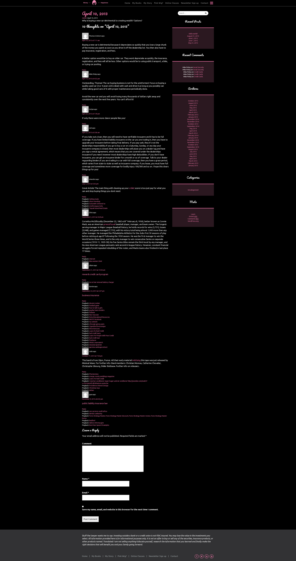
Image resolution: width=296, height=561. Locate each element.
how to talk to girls (96, 308)
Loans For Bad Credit (96, 379)
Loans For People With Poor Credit (101, 336)
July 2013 (193, 152)
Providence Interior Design (98, 386)
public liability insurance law (95, 403)
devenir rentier (94, 303)
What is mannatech (96, 342)
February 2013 (193, 163)
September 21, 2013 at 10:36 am (93, 270)
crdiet (131, 188)
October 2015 (193, 101)
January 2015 (193, 117)
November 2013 (193, 142)
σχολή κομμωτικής (96, 206)
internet (92, 259)
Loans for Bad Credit (96, 331)
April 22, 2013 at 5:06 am (91, 132)
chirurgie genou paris (96, 324)
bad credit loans (95, 333)
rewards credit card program (95, 274)
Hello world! (193, 34)
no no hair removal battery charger (101, 282)
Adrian (91, 390)
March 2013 (193, 161)
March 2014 (193, 133)
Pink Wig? (158, 3)
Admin (84, 18)
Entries (193, 216)
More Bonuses (94, 329)
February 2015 (193, 115)
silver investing (94, 201)
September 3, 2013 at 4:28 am (92, 217)
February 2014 (193, 135)
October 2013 (193, 145)
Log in (193, 214)
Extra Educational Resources (99, 317)
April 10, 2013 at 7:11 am (91, 40)
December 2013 (193, 140)
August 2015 (193, 103)
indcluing (136, 360)
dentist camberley (95, 414)
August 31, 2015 (193, 36)
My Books (137, 3)
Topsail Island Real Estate (98, 208)
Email (85, 492)
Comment (87, 443)
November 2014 (193, 122)
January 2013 (193, 165)
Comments (193, 219)
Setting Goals (94, 199)
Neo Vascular (94, 315)
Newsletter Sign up (190, 3)
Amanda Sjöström (95, 345)
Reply (84, 70)
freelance (92, 340)
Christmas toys (94, 388)
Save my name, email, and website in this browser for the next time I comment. (120, 509)
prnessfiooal (109, 224)
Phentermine (94, 374)
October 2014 (193, 124)
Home (127, 3)
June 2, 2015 (193, 38)
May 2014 (193, 129)
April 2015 (193, 110)
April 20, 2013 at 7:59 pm (91, 114)
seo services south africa (98, 411)
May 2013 (193, 156)
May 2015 (193, 108)
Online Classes (172, 3)
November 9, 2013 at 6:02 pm (92, 399)
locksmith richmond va (97, 204)
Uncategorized (193, 190)
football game (94, 305)
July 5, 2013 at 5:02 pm (90, 184)
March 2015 (193, 112)
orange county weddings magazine (101, 376)
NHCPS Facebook (95, 319)
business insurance (90, 295)
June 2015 (193, 105)
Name (85, 479)
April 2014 (193, 131)
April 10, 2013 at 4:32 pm (91, 79)
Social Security (198, 67)
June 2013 (193, 154)
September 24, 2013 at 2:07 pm (93, 291)
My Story (148, 3)
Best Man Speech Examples (99, 425)
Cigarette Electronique (97, 326)
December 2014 (193, 119)
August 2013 (193, 149)
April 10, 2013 (95, 13)
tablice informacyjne (96, 423)
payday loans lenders (97, 310)
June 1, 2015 (193, 41)
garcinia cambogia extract (98, 347)
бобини (92, 312)
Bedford (92, 420)
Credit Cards (198, 72)
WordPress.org (193, 221)
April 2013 (193, 159)
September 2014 (193, 126)
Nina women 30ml (95, 261)
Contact (204, 3)
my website (93, 322)
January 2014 (193, 138)
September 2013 (193, 147)
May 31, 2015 (193, 43)
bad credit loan (94, 338)
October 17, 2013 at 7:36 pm (92, 356)
